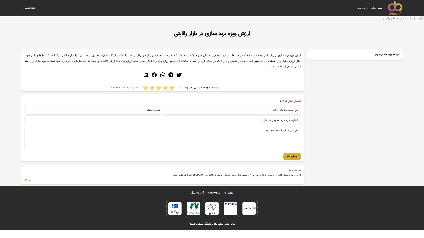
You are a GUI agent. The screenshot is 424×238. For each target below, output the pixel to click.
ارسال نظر (292, 156)
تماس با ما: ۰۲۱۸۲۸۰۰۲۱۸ (220, 193)
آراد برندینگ (363, 8)
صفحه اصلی (377, 8)
